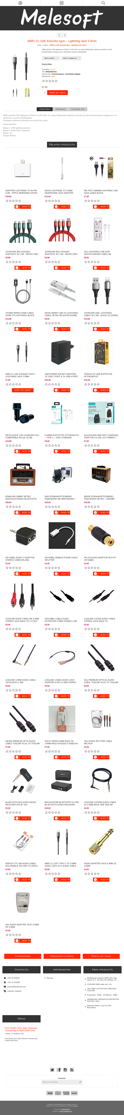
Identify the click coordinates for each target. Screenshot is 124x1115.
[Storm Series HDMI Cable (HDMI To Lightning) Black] (22, 291)
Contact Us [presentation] (77, 109)
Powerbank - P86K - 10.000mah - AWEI (102, 995)
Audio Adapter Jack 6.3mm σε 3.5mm (100, 864)
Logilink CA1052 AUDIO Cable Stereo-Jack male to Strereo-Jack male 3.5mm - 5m (100, 621)
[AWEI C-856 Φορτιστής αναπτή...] (59, 35)
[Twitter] (52, 1070)
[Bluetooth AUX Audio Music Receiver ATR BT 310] (22, 780)
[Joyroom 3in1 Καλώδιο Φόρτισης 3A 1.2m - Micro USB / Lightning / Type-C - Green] (22, 229)
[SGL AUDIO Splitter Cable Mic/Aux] (101, 719)
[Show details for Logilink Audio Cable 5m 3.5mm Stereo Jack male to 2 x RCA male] (22, 596)
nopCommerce (65, 1109)
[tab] (45, 109)
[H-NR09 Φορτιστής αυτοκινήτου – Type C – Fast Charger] (62, 413)
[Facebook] (59, 1070)
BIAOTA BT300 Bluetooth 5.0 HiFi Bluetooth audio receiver (62, 803)
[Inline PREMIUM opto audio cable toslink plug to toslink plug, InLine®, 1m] (22, 719)
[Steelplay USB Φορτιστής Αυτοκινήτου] (101, 352)
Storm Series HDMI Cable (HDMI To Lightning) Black (19, 314)
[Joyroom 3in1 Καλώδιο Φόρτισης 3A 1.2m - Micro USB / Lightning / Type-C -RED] (62, 229)
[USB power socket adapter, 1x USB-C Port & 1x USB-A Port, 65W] (62, 352)
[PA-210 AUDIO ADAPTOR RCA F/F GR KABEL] (101, 535)
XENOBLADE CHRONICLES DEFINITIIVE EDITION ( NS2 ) (103, 1000)
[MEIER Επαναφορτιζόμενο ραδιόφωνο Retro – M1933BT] (101, 474)
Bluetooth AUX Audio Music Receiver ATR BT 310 (20, 803)
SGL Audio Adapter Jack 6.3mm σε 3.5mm (22, 925)
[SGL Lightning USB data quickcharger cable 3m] (101, 229)
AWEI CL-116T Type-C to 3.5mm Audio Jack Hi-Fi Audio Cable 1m (60, 866)
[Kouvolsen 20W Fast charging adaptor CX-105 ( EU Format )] (101, 413)
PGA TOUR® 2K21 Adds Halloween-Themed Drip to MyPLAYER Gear (21, 1029)
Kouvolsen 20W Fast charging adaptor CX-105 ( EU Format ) (101, 436)
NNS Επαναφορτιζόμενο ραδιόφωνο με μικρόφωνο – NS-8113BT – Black (60, 498)
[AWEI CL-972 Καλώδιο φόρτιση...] (64, 35)
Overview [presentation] (45, 109)
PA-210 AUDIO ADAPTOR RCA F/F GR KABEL (100, 558)
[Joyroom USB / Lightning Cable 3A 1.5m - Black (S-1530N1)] (101, 291)
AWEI (53, 76)
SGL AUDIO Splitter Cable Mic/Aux (98, 742)
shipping (75, 1106)
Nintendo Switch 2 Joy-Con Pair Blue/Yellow (99, 1006)
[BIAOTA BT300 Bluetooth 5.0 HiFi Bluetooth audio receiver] (62, 780)
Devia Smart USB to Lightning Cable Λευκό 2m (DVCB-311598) (61, 314)
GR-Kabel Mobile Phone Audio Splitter (61, 558)
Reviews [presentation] (60, 109)
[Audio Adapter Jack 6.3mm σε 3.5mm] (101, 841)
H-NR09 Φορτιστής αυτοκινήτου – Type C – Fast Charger (62, 436)
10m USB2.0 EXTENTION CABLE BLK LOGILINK (101, 990)
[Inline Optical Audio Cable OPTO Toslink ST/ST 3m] (101, 658)
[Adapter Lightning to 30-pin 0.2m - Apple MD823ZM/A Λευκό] (22, 168)
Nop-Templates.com (66, 1111)
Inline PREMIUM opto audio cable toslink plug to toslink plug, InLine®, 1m (22, 743)
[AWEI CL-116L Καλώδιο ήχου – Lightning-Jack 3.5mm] (22, 352)
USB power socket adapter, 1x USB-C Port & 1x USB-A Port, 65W (61, 376)
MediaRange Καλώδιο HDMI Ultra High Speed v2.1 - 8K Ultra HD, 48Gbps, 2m (102, 979)
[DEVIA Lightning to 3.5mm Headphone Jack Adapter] (62, 168)
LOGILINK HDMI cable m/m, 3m (99, 984)
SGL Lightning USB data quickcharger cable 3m (97, 253)
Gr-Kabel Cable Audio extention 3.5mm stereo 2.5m (61, 620)
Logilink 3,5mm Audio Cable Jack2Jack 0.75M (20, 681)
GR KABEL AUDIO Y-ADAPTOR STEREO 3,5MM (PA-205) (19, 558)
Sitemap (50, 978)
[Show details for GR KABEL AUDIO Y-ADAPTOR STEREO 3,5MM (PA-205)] (22, 535)
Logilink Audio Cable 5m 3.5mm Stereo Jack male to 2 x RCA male (22, 621)
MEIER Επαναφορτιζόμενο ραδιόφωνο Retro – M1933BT (99, 497)
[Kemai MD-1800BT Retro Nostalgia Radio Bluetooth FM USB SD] (22, 474)
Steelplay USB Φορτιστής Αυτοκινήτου (98, 375)
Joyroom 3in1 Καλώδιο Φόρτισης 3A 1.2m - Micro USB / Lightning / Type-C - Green (22, 254)
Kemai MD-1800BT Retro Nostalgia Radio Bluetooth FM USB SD (21, 498)
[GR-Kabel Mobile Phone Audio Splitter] (62, 535)
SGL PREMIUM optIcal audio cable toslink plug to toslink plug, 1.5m (101, 682)
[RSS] (72, 1070)
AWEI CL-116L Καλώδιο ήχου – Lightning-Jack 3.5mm (20, 375)
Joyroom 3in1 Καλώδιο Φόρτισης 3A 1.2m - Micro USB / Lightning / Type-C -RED (61, 254)
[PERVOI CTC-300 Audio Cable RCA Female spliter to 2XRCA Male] (22, 841)
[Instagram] (65, 1070)
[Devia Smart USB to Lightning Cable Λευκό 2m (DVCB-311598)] (62, 291)
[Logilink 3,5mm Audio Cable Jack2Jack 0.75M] (22, 658)
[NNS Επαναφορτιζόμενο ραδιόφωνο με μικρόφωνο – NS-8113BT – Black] (62, 474)
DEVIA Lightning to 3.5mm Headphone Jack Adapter (59, 191)
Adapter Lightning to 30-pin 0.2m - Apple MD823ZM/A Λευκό (21, 191)
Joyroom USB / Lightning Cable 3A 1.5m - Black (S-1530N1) (101, 314)
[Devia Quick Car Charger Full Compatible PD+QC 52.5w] (22, 413)
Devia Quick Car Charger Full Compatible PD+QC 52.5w (22, 436)
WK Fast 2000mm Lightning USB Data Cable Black (101, 191)
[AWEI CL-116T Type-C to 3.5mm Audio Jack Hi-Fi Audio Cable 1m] (62, 841)
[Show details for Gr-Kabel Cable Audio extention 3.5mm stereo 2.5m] (62, 596)
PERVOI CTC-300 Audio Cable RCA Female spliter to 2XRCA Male (21, 866)
